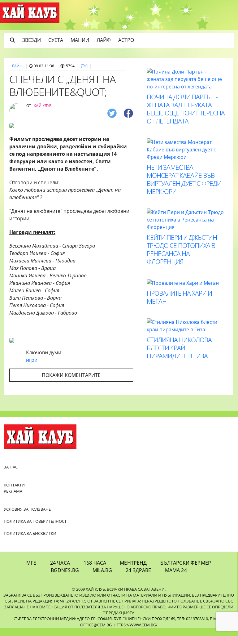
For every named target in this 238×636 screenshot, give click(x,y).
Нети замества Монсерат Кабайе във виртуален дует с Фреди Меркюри (184, 179)
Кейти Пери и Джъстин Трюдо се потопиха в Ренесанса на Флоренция (182, 249)
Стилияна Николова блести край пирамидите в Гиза (179, 347)
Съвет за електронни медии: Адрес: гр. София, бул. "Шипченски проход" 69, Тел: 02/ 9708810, (111, 618)
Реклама (13, 491)
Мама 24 (176, 570)
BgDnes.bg (65, 570)
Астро (126, 40)
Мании (80, 40)
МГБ (31, 562)
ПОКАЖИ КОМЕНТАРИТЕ (71, 375)
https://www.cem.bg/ (136, 625)
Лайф (104, 40)
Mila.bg (102, 570)
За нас (11, 467)
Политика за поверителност (35, 521)
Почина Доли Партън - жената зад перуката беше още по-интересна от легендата (186, 108)
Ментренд (133, 562)
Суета (55, 40)
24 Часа (60, 562)
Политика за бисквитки (30, 533)
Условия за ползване (27, 509)
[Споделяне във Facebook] (128, 112)
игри (31, 359)
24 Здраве (138, 570)
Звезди (31, 40)
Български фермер (185, 562)
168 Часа (95, 562)
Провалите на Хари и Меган (179, 297)
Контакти (14, 485)
